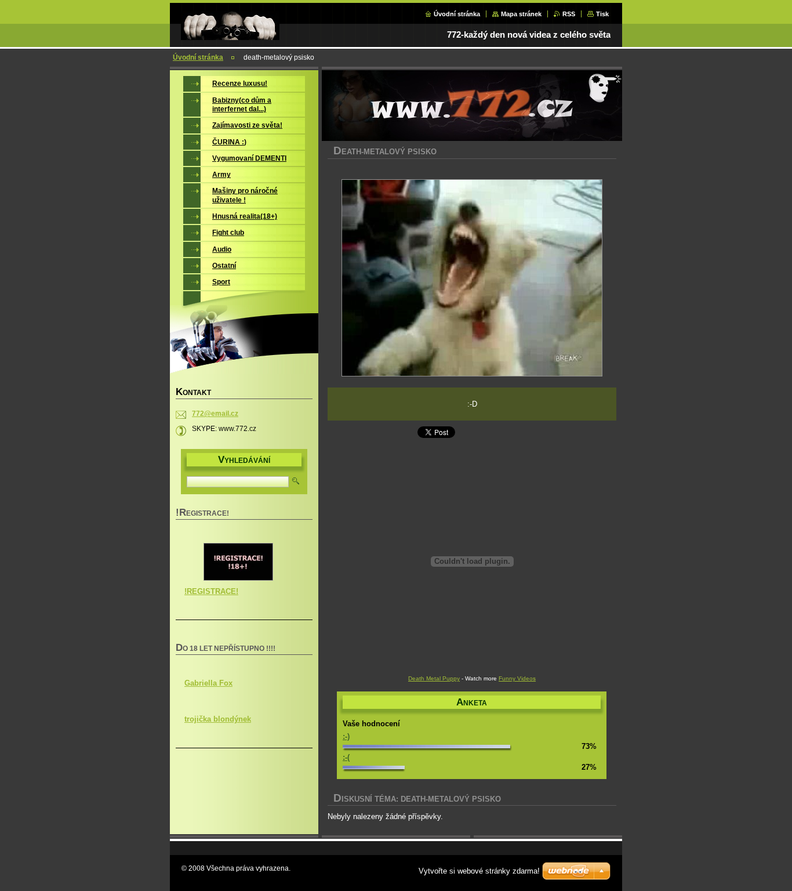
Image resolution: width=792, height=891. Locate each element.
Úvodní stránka (457, 13)
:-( (346, 757)
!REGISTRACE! (211, 591)
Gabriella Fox (208, 683)
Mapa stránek (521, 13)
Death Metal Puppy (434, 678)
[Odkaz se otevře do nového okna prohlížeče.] (472, 279)
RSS (568, 13)
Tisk (602, 13)
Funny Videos (517, 678)
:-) (346, 736)
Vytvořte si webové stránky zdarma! (479, 871)
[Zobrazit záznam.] (238, 578)
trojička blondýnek (217, 719)
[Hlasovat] (426, 745)
